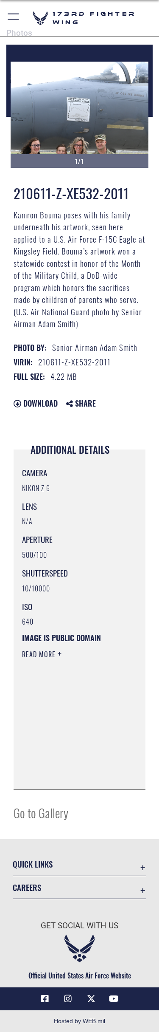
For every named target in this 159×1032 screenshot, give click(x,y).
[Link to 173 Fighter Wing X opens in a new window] (91, 998)
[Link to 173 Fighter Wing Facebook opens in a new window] (45, 998)
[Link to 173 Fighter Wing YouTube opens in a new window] (114, 998)
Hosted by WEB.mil (79, 1021)
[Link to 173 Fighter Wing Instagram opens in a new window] (67, 998)
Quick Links (33, 864)
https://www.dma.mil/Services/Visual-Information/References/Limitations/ (73, 774)
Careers (27, 887)
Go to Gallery (41, 812)
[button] (14, 18)
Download (39, 403)
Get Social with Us (79, 925)
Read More (40, 654)
